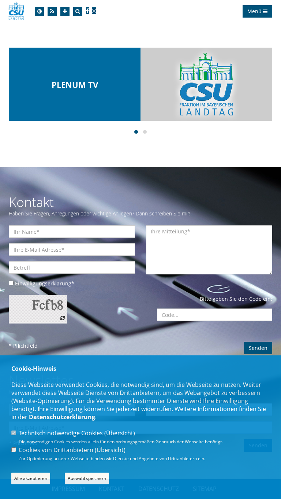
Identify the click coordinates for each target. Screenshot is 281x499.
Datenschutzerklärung (62, 417)
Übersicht (119, 433)
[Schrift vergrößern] (65, 11)
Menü (255, 11)
